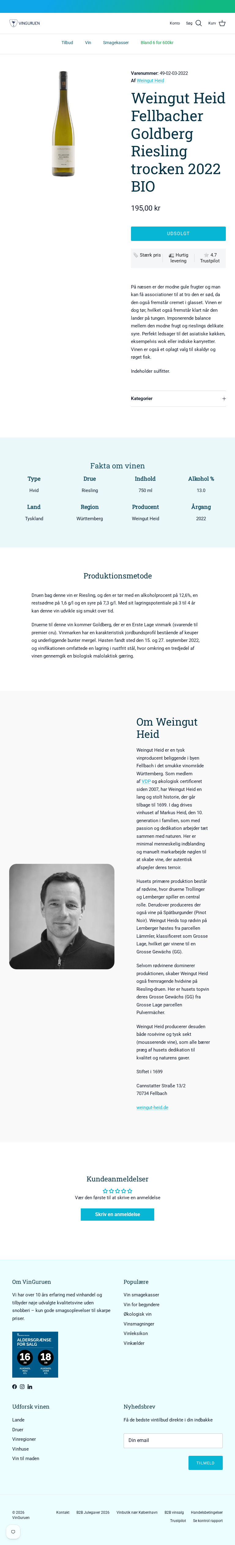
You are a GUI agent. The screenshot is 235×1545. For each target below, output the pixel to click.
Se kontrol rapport (208, 1521)
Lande (18, 1420)
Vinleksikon (136, 1333)
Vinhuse (20, 1449)
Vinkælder (134, 1343)
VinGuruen (21, 1518)
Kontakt (62, 1512)
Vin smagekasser (141, 1295)
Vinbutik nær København (137, 1512)
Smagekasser (116, 42)
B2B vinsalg (174, 1512)
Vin (88, 42)
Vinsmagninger (139, 1324)
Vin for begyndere (141, 1304)
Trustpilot (178, 1521)
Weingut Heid (150, 80)
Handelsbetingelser (207, 1512)
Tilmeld (205, 1463)
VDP (146, 781)
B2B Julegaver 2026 (93, 1512)
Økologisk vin (137, 1314)
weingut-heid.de (152, 1107)
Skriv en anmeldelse (117, 1214)
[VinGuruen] (24, 23)
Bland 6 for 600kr (157, 42)
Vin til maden (25, 1458)
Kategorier (141, 398)
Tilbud (67, 42)
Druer (17, 1429)
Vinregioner (24, 1439)
